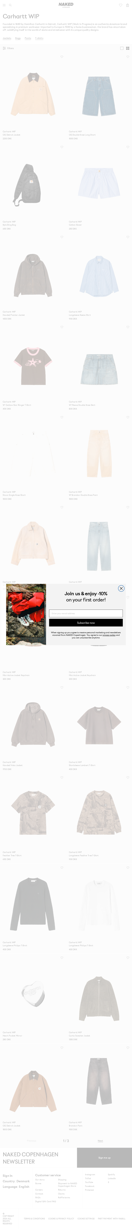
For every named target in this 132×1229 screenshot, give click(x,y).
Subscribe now (86, 622)
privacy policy (109, 635)
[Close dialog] (121, 588)
